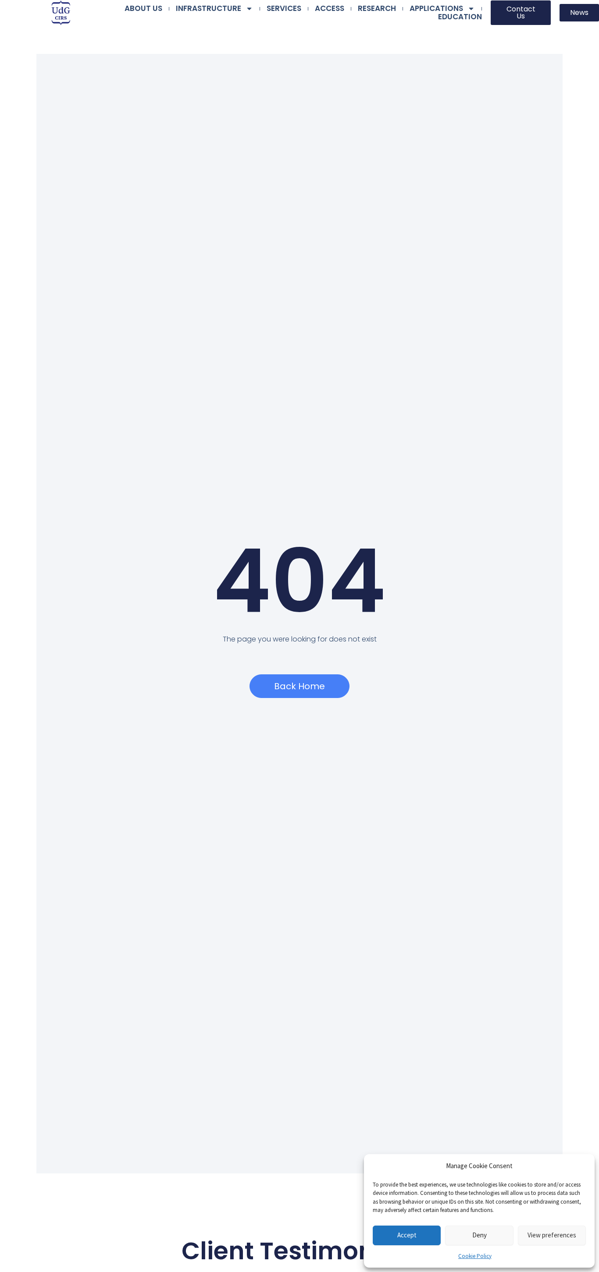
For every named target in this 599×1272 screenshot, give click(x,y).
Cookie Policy (475, 1256)
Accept (407, 1235)
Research (377, 8)
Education (460, 17)
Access (329, 8)
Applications (436, 8)
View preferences (552, 1235)
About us (143, 8)
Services (284, 8)
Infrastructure (208, 8)
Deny (479, 1235)
